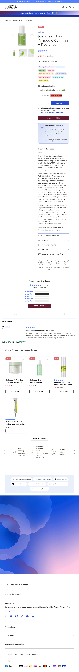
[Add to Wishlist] (24, 359)
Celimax (41, 32)
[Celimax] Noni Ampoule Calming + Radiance (22, 20)
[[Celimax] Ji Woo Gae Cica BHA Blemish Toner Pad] (15, 367)
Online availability (47, 86)
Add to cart (60, 103)
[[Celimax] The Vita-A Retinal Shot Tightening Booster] (15, 407)
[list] (22, 36)
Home (6, 20)
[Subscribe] (50, 590)
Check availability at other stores (52, 112)
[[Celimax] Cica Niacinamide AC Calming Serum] (39, 367)
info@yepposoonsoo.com (14, 611)
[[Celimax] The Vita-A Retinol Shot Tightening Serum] (63, 367)
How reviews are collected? (12, 343)
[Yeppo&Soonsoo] (39, 534)
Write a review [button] (39, 306)
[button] (69, 7)
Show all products (39, 438)
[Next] (32, 35)
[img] (30, 328)
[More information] (62, 125)
